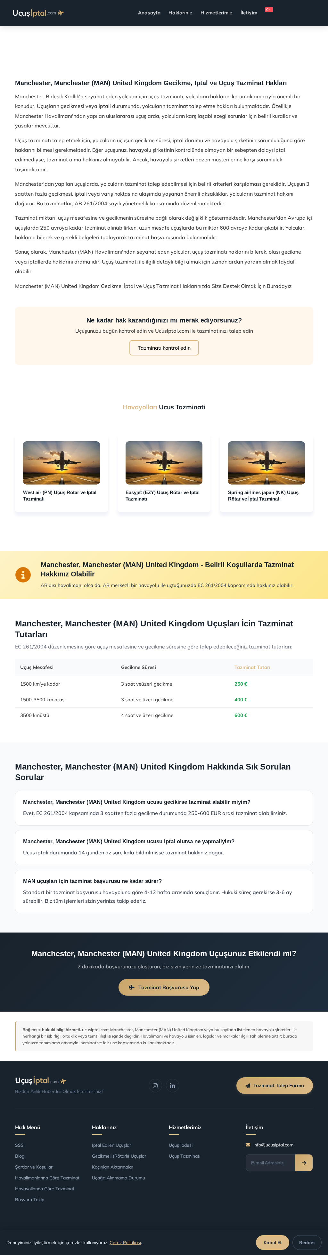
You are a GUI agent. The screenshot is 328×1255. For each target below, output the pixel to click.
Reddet (307, 1242)
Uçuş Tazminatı (184, 1156)
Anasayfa (149, 13)
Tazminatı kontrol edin (164, 348)
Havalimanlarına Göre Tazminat (47, 1178)
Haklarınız (180, 13)
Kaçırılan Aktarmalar (112, 1167)
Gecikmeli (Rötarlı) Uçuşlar (119, 1156)
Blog (20, 1156)
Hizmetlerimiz (217, 13)
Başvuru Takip (29, 1199)
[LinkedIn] (172, 1085)
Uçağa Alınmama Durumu (118, 1178)
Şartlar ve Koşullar (34, 1167)
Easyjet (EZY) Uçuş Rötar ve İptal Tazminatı (163, 495)
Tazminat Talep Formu (278, 1085)
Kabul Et (273, 1242)
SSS (19, 1145)
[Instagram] (155, 1085)
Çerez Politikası (125, 1242)
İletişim (249, 13)
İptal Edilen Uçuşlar (111, 1145)
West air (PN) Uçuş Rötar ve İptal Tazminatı (59, 495)
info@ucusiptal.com (273, 1145)
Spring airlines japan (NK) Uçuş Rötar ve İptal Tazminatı (263, 495)
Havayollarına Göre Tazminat (44, 1189)
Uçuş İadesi (181, 1145)
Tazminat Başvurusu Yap (168, 987)
